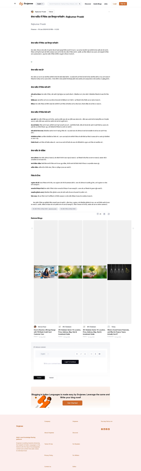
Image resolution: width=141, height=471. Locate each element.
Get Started (72, 403)
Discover (88, 4)
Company (47, 421)
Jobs (106, 4)
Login (115, 4)
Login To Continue (70, 362)
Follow (51, 12)
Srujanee (19, 426)
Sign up (123, 4)
